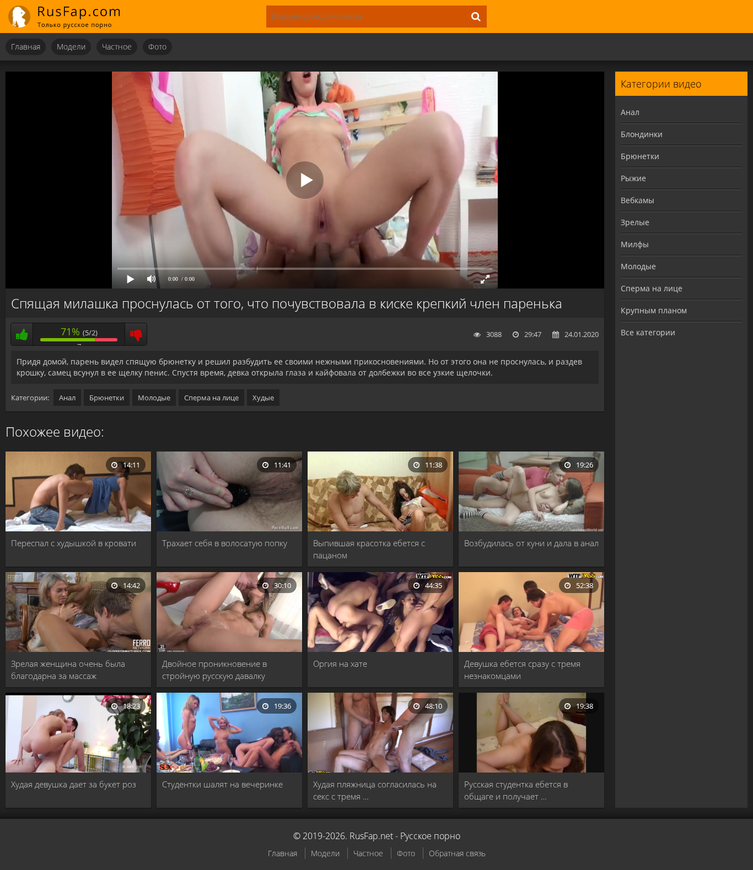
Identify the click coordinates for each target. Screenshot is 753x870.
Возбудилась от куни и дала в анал (531, 542)
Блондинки (642, 134)
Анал (67, 398)
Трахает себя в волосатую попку (224, 542)
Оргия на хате (340, 663)
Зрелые (635, 222)
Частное (117, 46)
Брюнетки (106, 398)
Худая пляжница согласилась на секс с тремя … (375, 790)
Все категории (648, 332)
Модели (71, 46)
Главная (25, 46)
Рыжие (633, 178)
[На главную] (72, 16)
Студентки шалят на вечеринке (222, 784)
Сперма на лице (211, 398)
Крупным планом (654, 310)
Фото (157, 46)
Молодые (154, 398)
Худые (263, 398)
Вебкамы (637, 200)
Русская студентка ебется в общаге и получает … (516, 790)
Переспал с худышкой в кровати (73, 542)
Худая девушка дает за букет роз (73, 784)
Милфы (635, 244)
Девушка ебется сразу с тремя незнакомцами (522, 669)
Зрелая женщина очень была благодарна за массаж (68, 669)
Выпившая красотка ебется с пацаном (369, 549)
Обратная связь (457, 853)
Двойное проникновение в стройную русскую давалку (214, 669)
